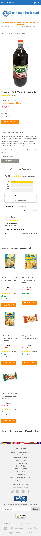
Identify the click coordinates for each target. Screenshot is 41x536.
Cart (38, 2)
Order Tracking (20, 471)
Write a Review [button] (21, 196)
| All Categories (31, 524)
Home (3, 33)
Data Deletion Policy (20, 463)
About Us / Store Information (20, 452)
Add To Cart (9, 305)
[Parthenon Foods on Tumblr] (28, 492)
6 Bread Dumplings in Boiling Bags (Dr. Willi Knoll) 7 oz (29, 280)
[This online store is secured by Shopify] (20, 518)
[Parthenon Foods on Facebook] (17, 492)
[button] (32, 233)
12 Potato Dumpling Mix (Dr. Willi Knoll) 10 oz (9, 279)
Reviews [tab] (8, 206)
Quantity (4, 113)
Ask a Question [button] (21, 200)
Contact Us (20, 455)
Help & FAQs (20, 466)
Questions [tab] (20, 206)
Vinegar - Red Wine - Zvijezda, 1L (14, 229)
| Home (23, 524)
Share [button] (8, 233)
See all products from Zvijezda (11, 103)
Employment (20, 474)
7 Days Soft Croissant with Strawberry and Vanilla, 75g (9, 396)
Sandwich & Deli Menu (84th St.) (20, 477)
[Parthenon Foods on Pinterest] (23, 492)
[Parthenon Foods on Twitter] (12, 492)
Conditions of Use (20, 460)
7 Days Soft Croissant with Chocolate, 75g (29, 337)
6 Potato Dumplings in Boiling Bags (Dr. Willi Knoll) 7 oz (9, 338)
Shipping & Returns (20, 457)
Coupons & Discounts (20, 469)
